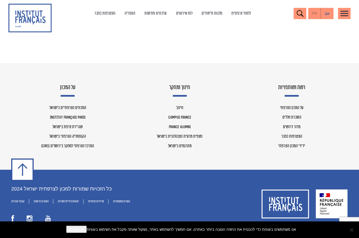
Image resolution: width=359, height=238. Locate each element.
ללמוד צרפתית (241, 13)
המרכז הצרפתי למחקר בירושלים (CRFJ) (67, 146)
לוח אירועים (184, 13)
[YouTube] (48, 220)
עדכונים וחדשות (155, 13)
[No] (352, 230)
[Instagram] (30, 220)
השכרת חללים (291, 117)
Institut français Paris (68, 117)
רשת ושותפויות (291, 88)
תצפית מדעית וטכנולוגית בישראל (179, 136)
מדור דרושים (291, 127)
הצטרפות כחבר (105, 13)
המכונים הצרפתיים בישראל (67, 108)
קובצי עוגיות (17, 201)
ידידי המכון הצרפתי (291, 146)
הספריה (130, 13)
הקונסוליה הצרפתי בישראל (67, 136)
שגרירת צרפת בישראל (67, 127)
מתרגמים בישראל (180, 146)
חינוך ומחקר (179, 88)
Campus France (179, 117)
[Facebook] (12, 220)
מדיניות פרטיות (96, 201)
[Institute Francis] (30, 18)
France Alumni (180, 127)
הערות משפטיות (121, 201)
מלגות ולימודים (212, 13)
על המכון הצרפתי (291, 108)
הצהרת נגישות (41, 201)
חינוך (179, 108)
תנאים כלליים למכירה (68, 201)
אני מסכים (76, 229)
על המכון (67, 88)
